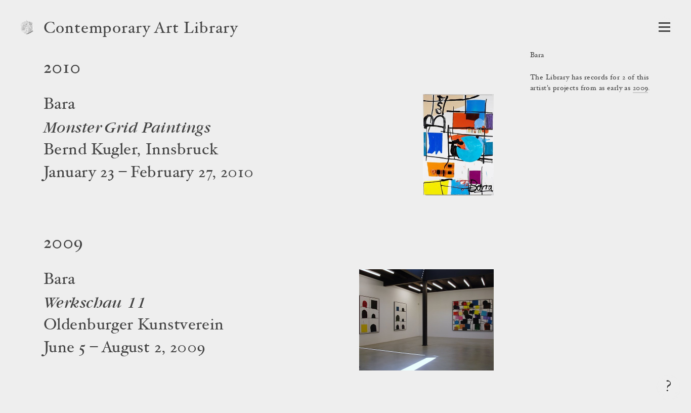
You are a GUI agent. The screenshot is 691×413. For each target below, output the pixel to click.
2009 (641, 88)
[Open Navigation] (664, 27)
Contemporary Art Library (141, 29)
